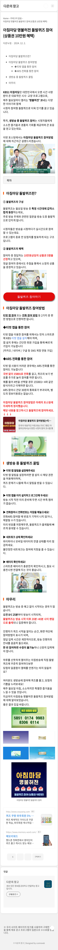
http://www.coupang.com (18, 811)
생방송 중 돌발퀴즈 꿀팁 (21, 77)
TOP (52, 928)
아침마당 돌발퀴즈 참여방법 (23, 62)
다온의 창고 (11, 6)
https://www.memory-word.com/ (21, 832)
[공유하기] (20, 856)
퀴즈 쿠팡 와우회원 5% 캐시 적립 (20, 815)
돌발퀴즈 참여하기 (29, 296)
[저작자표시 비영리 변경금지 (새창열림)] (47, 856)
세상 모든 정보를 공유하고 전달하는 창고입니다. (22, 887)
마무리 (12, 83)
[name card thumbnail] (48, 884)
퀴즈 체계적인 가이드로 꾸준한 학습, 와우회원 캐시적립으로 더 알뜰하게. (20, 821)
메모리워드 (12, 836)
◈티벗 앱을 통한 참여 (25, 66)
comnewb (40, 943)
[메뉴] (52, 6)
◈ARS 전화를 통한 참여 (26, 71)
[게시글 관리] (27, 856)
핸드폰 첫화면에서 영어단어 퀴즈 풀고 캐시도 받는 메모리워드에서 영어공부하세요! (20, 841)
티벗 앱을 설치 (19, 338)
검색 (46, 6)
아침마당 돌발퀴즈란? (20, 56)
